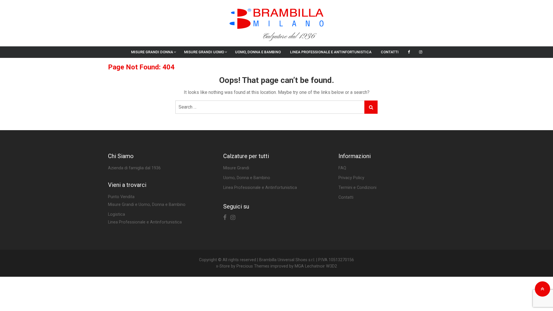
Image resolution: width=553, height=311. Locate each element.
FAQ (342, 168)
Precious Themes (252, 266)
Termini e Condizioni (357, 187)
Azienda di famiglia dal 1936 (134, 168)
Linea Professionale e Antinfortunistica (331, 52)
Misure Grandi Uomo (204, 52)
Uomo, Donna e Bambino (258, 52)
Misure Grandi (236, 168)
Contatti (390, 52)
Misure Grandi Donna (152, 52)
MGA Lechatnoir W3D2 (316, 266)
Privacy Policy (351, 177)
